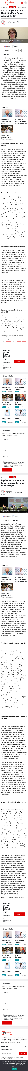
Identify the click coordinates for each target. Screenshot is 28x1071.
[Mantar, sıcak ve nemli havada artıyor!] (7, 416)
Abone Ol (19, 361)
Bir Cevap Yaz (7, 430)
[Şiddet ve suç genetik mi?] (20, 401)
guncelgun (9, 21)
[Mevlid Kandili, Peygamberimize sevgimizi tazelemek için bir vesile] (7, 116)
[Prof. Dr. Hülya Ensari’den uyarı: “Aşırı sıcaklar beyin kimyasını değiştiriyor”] (7, 132)
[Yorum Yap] (12, 50)
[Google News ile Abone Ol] (6, 46)
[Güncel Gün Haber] (11, 2)
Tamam (14, 1068)
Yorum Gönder (7, 470)
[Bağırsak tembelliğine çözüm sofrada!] (20, 416)
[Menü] (2, 2)
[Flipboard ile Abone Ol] (16, 46)
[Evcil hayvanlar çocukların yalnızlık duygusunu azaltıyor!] (21, 116)
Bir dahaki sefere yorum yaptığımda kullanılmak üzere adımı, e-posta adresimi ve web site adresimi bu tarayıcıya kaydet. (14, 464)
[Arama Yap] (25, 2)
